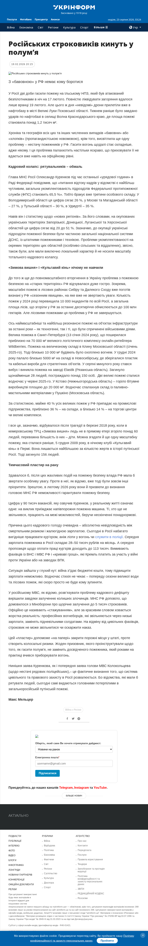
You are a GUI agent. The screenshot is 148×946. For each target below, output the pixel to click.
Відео (11, 855)
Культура (69, 27)
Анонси (55, 19)
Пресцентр (41, 19)
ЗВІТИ (81, 889)
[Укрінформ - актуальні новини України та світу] (74, 7)
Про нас (82, 841)
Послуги (12, 19)
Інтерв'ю (13, 845)
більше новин (74, 795)
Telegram (66, 787)
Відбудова (49, 845)
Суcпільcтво (50, 873)
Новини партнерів (20, 874)
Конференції (16, 879)
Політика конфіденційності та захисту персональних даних (90, 880)
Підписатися (47, 773)
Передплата (84, 850)
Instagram (81, 787)
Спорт (84, 27)
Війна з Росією (73, 709)
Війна (11, 27)
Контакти (83, 845)
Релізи (12, 889)
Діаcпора (49, 882)
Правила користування (90, 859)
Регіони (53, 27)
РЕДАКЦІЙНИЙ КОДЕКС (91, 893)
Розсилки (83, 898)
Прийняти (107, 940)
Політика (49, 850)
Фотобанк (26, 19)
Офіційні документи (21, 884)
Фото (11, 850)
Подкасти (14, 836)
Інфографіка (16, 865)
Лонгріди (14, 870)
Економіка (26, 27)
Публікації (14, 841)
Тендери (82, 864)
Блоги (12, 860)
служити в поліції (109, 537)
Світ (40, 27)
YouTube (100, 787)
